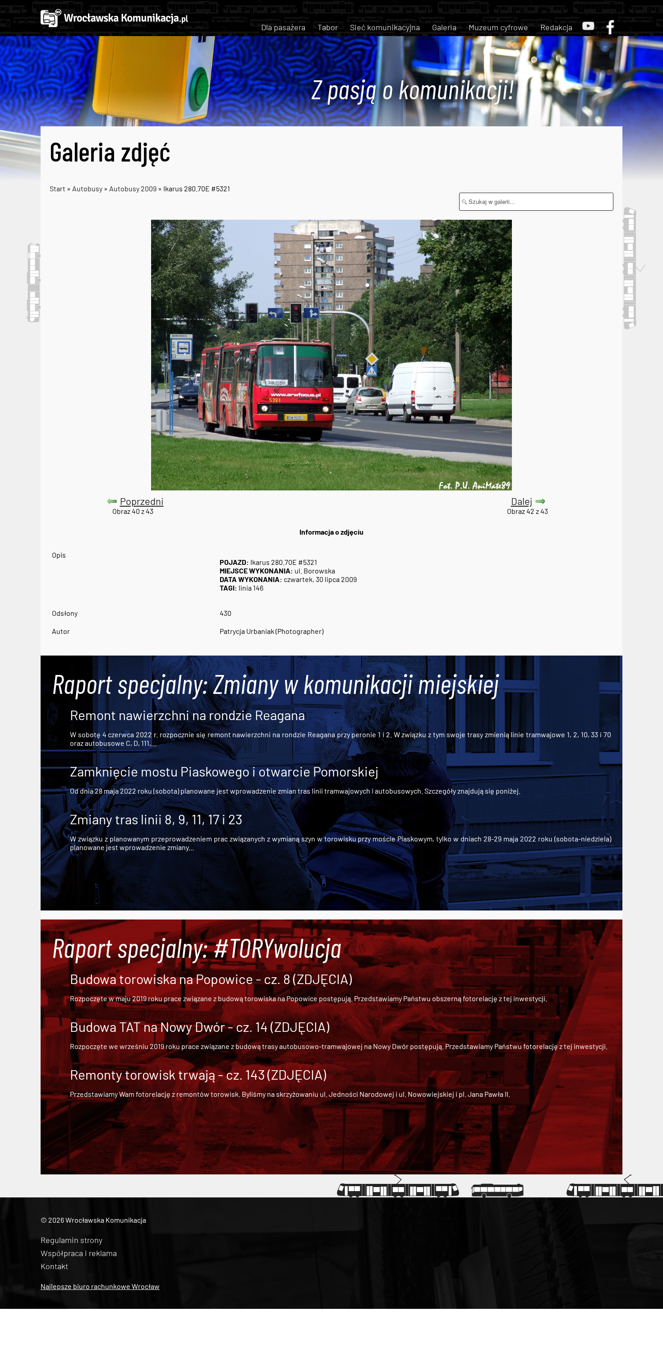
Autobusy (87, 188)
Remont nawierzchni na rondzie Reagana (187, 715)
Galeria (444, 27)
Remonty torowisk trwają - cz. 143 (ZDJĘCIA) (198, 1074)
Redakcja (556, 27)
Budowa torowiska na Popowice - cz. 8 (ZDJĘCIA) (211, 978)
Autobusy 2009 (133, 188)
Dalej (521, 501)
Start (57, 188)
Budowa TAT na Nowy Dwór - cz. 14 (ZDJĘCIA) (199, 1026)
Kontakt (54, 1266)
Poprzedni (142, 501)
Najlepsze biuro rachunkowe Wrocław (100, 1286)
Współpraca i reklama (79, 1253)
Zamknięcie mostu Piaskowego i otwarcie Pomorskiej (224, 771)
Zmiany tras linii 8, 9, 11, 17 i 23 (156, 819)
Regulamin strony (71, 1240)
